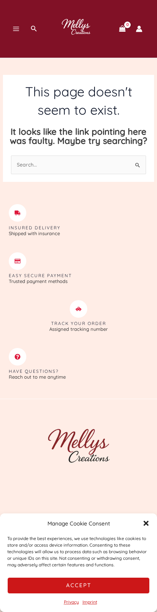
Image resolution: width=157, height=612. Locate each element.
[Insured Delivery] (17, 213)
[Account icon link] (139, 29)
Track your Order (78, 323)
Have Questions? (34, 371)
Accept (78, 585)
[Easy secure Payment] (17, 261)
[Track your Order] (78, 309)
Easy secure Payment (40, 275)
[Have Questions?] (17, 357)
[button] (146, 523)
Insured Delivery (35, 227)
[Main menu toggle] (16, 29)
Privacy (71, 602)
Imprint (90, 602)
